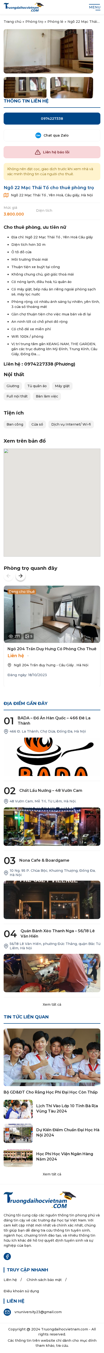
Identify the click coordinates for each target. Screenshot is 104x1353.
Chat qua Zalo (56, 135)
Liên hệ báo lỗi (56, 152)
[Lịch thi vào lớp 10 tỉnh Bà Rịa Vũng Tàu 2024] (18, 1109)
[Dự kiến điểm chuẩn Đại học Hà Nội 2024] (18, 1133)
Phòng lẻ (55, 21)
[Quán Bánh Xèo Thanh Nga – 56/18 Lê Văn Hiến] (52, 973)
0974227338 (52, 118)
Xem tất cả (52, 1004)
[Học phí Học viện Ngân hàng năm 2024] (18, 1157)
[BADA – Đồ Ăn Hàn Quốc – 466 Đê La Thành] (52, 757)
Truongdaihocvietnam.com (64, 1329)
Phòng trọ (34, 21)
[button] (8, 576)
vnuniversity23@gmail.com (38, 1312)
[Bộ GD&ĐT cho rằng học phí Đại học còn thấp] (52, 1057)
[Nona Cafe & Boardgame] (52, 900)
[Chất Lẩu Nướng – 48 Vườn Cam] (52, 826)
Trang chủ (12, 21)
